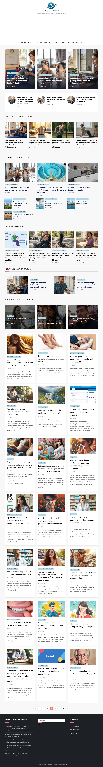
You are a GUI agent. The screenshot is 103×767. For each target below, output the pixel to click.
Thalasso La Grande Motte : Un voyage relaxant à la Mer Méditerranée (22, 203)
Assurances (59, 43)
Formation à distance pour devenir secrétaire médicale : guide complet (18, 412)
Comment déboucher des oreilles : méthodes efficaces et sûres (82, 674)
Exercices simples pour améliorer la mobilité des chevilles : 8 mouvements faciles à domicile (17, 79)
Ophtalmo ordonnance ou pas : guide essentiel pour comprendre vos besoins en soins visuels (20, 521)
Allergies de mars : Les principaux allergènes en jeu (81, 625)
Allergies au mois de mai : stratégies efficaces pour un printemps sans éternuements (50, 521)
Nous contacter (74, 730)
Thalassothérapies (44, 43)
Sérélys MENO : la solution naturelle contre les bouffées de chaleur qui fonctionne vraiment (86, 256)
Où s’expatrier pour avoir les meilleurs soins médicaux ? (49, 411)
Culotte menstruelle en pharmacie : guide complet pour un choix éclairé (83, 520)
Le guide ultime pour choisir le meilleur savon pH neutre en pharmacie (18, 735)
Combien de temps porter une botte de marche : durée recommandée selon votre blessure (63, 256)
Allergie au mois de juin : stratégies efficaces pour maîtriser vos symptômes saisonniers (80, 464)
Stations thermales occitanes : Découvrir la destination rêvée (79, 188)
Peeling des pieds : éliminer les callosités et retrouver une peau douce (51, 359)
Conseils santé (26, 43)
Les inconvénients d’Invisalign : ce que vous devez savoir (19, 624)
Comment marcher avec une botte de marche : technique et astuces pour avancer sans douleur (40, 256)
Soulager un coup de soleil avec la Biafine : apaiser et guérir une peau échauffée (83, 575)
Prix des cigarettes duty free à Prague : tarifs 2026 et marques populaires (51, 322)
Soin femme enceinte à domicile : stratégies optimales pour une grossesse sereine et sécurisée (20, 465)
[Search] (40, 724)
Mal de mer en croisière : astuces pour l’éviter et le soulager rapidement (18, 321)
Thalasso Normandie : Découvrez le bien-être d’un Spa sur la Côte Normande (55, 203)
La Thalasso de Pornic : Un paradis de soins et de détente (87, 202)
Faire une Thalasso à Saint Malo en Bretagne (23, 215)
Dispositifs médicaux (74, 43)
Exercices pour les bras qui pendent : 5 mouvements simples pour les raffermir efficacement (61, 143)
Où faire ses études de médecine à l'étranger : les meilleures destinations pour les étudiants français (18, 748)
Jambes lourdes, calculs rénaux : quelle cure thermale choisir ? (51, 80)
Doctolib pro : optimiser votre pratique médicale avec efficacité (82, 412)
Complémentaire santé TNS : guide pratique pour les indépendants (82, 80)
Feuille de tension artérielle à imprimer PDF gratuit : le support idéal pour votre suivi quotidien (15, 256)
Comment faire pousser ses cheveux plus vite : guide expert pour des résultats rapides (20, 362)
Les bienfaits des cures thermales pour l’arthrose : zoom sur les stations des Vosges (51, 190)
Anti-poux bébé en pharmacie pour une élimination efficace (19, 573)
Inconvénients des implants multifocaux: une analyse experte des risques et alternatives (17, 741)
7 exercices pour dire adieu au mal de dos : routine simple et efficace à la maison (87, 142)
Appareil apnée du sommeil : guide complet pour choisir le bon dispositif (82, 359)
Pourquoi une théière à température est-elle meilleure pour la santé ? (39, 142)
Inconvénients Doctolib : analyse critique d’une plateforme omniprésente (51, 671)
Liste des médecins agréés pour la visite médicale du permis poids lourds (86, 284)
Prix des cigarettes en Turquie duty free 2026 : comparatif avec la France (82, 321)
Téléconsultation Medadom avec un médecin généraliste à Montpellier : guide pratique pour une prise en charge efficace (20, 676)
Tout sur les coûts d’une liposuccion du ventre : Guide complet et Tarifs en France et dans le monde (50, 576)
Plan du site (73, 733)
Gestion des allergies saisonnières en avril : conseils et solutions (50, 625)
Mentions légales (74, 726)
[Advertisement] (51, 28)
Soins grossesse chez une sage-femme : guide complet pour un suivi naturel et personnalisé (51, 469)
